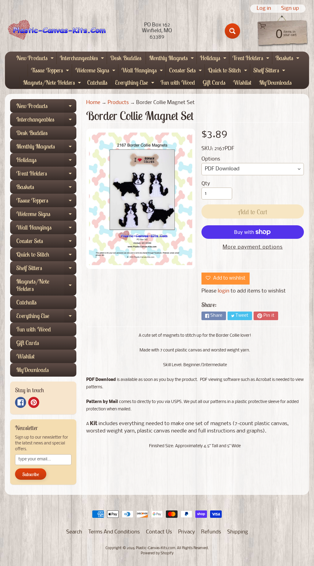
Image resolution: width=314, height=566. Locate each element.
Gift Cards (214, 82)
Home (93, 103)
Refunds (211, 532)
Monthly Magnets (172, 59)
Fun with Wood (177, 82)
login (223, 291)
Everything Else (135, 84)
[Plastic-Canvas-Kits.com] (55, 31)
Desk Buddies (125, 58)
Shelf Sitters (270, 71)
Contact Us (159, 532)
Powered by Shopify (157, 553)
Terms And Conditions (114, 532)
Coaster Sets (186, 71)
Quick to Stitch (228, 71)
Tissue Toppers (51, 71)
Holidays (214, 59)
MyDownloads (275, 82)
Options (210, 159)
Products (118, 103)
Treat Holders (251, 59)
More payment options (253, 247)
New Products (35, 59)
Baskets (288, 59)
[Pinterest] (33, 402)
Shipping (237, 532)
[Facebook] (20, 402)
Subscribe (30, 474)
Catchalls (97, 82)
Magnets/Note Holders (52, 84)
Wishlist (242, 82)
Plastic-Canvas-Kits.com (155, 548)
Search (74, 532)
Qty (205, 184)
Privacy (186, 532)
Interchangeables (82, 59)
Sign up (290, 8)
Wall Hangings (142, 71)
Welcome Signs (96, 71)
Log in (264, 8)
